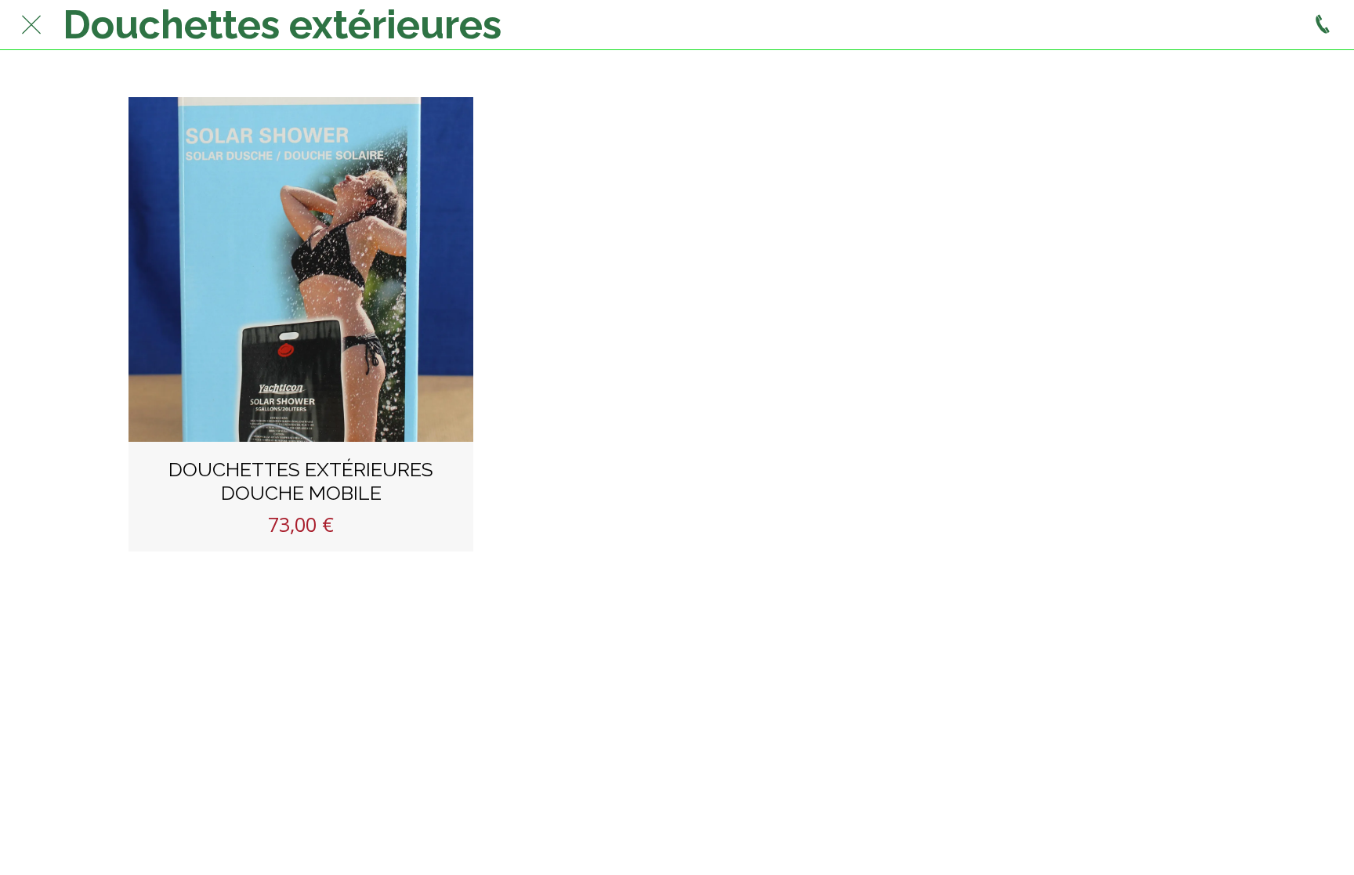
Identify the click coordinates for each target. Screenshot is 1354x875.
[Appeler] (1322, 25)
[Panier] (1283, 25)
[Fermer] (31, 25)
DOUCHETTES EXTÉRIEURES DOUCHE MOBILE (300, 480)
